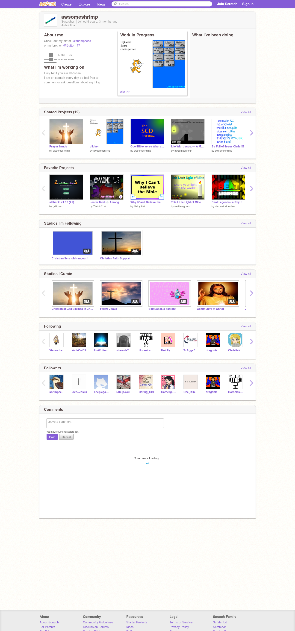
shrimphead (57, 392)
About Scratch (49, 622)
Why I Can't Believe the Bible (147, 202)
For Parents (47, 627)
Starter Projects (136, 622)
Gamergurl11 (169, 392)
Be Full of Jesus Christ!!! (228, 146)
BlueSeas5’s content (162, 309)
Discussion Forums (96, 627)
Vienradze (55, 350)
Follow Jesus (108, 309)
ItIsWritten (100, 350)
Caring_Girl (146, 392)
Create (66, 4)
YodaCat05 (79, 350)
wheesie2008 (124, 350)
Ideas (101, 4)
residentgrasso (182, 206)
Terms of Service (181, 622)
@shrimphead (82, 40)
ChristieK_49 (236, 350)
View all (246, 112)
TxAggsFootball (191, 350)
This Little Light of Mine (186, 202)
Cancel (66, 437)
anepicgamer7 (101, 392)
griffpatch (58, 206)
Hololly (165, 350)
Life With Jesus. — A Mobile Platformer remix (188, 146)
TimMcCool (99, 206)
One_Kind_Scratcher (191, 392)
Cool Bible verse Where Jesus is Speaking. (147, 146)
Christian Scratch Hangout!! (70, 258)
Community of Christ (210, 309)
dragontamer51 (213, 350)
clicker (125, 91)
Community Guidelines (98, 622)
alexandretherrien (225, 206)
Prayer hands (58, 146)
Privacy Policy (179, 627)
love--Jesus (79, 392)
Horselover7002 (146, 350)
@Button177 (71, 45)
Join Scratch (227, 3)
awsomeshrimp (61, 150)
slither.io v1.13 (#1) (61, 202)
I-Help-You (123, 392)
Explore (84, 4)
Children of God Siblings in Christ (72, 309)
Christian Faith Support (115, 258)
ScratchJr (219, 627)
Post (52, 437)
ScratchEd (220, 622)
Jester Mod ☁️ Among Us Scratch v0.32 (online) (107, 202)
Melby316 (139, 206)
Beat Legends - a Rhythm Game (228, 202)
